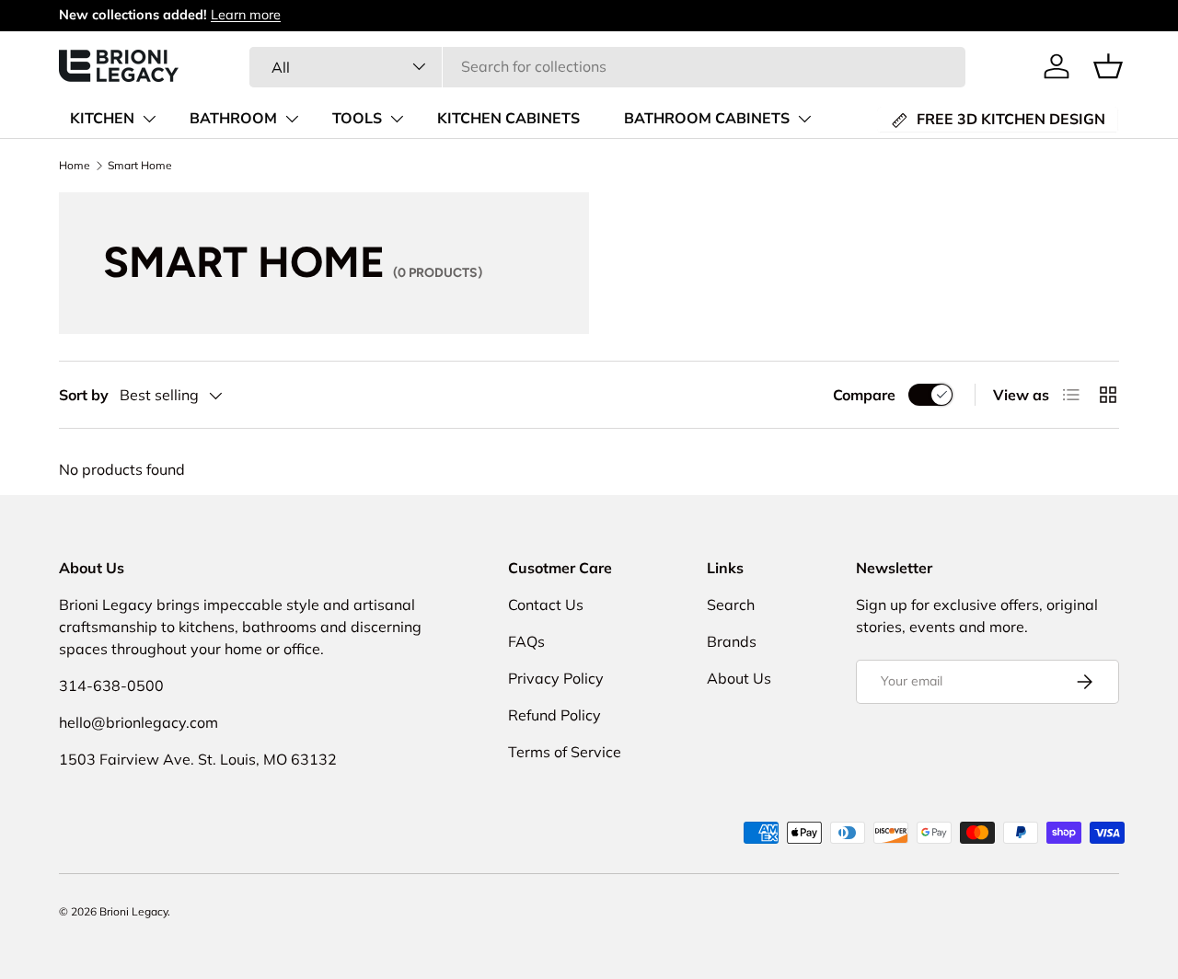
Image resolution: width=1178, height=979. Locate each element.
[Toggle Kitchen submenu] (149, 119)
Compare (864, 395)
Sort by (84, 395)
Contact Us (545, 604)
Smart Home (140, 165)
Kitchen (102, 119)
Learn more (246, 14)
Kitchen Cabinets (508, 119)
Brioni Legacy (133, 911)
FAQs (526, 641)
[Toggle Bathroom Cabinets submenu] (804, 119)
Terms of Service (564, 752)
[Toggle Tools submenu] (397, 119)
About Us (739, 678)
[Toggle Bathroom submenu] (292, 119)
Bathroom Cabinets (707, 119)
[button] (1108, 66)
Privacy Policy (556, 678)
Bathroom (233, 119)
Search (731, 604)
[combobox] (607, 66)
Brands (731, 641)
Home (74, 165)
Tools (357, 119)
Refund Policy (554, 715)
